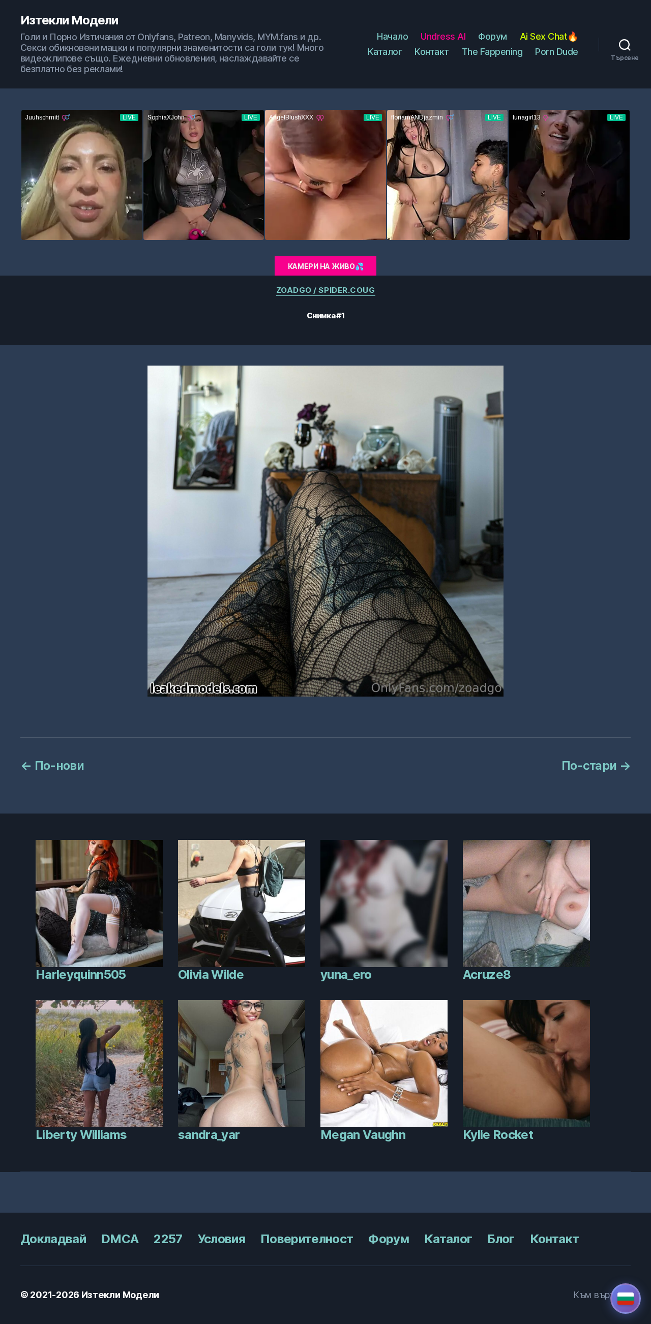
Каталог (385, 51)
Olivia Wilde (211, 974)
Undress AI (443, 36)
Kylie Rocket (498, 1134)
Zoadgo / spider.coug (325, 290)
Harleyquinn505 (81, 974)
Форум (492, 36)
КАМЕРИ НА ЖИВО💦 (326, 266)
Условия (221, 1238)
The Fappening (492, 51)
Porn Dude (556, 51)
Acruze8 (487, 974)
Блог (500, 1238)
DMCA (119, 1238)
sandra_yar (209, 1134)
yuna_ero (346, 974)
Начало (392, 36)
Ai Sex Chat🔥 (549, 36)
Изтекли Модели (69, 20)
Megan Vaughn (362, 1134)
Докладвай (53, 1238)
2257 (168, 1238)
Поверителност (306, 1238)
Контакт (432, 51)
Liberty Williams (81, 1134)
